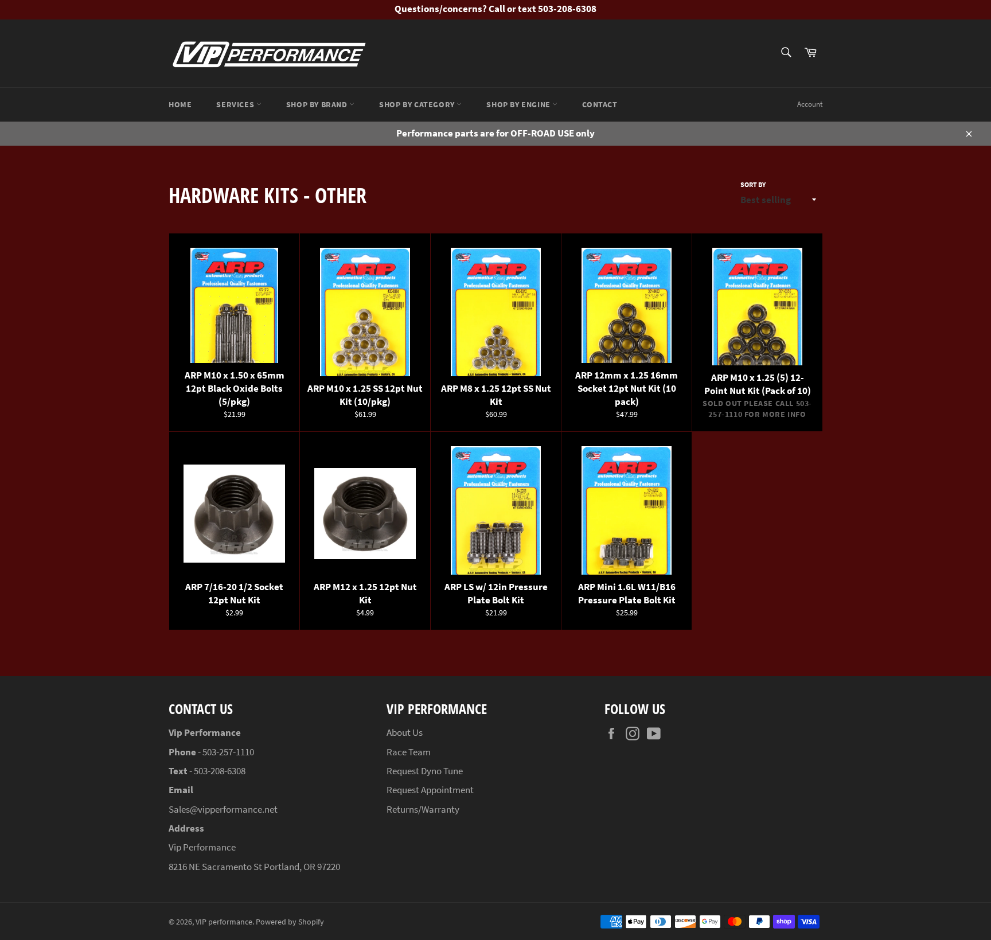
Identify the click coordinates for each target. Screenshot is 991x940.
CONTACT (599, 104)
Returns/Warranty (423, 809)
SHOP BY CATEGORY (418, 104)
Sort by (753, 184)
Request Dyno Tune (425, 771)
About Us (405, 732)
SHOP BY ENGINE (519, 104)
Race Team (409, 752)
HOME (180, 104)
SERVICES (236, 104)
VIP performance (224, 922)
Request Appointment (430, 789)
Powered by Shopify (290, 922)
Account (809, 104)
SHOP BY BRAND (317, 104)
